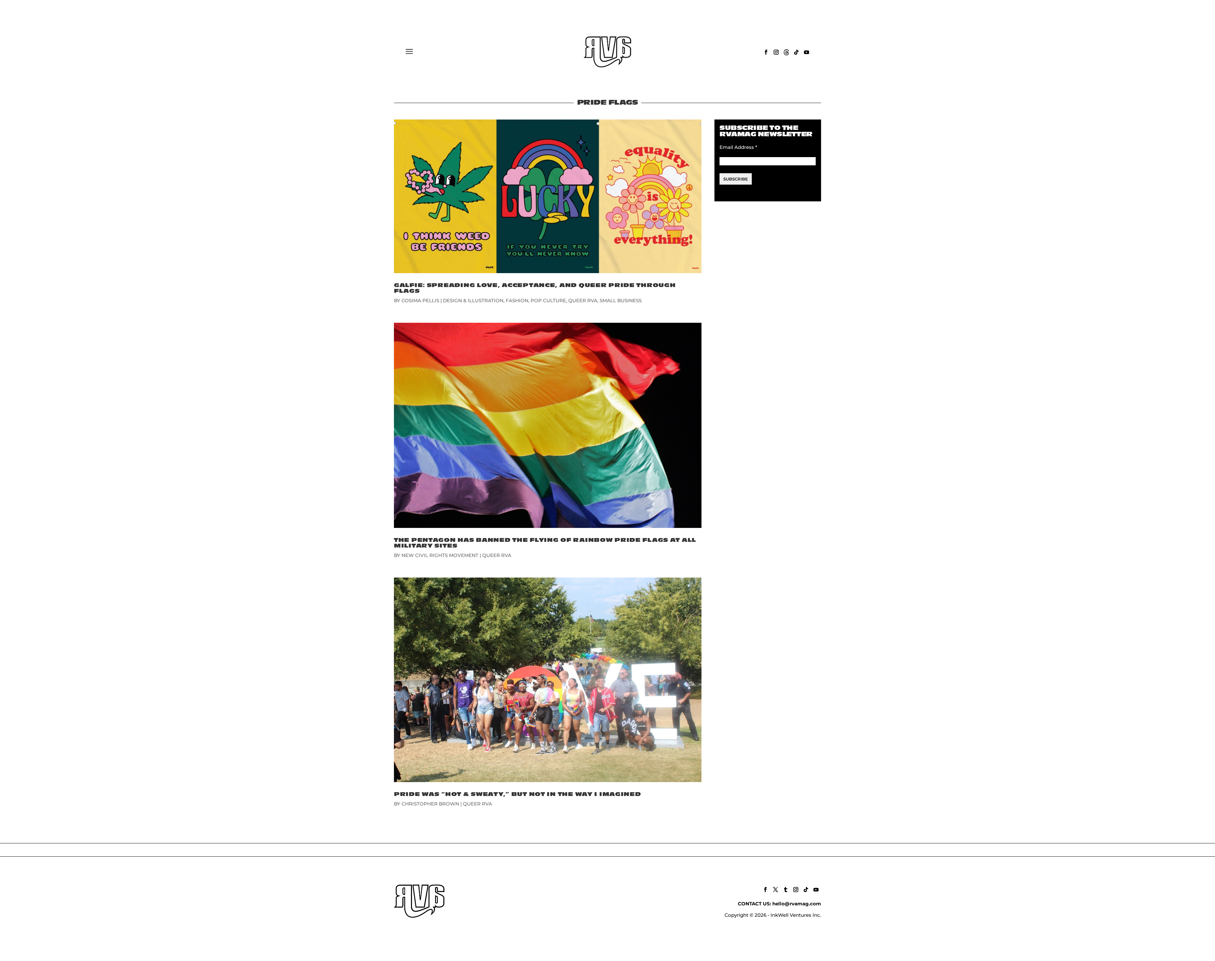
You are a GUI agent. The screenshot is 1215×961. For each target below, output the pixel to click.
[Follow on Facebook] (766, 52)
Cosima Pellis (420, 300)
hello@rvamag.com (796, 904)
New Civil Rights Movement (440, 555)
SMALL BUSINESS (621, 300)
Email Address (738, 147)
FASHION (517, 300)
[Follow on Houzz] (786, 52)
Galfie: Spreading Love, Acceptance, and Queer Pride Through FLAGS (535, 288)
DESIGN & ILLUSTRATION (473, 300)
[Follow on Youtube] (806, 52)
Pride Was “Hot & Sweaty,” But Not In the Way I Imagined (517, 794)
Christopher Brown (430, 804)
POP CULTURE (548, 300)
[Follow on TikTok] (796, 52)
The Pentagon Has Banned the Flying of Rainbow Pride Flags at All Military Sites (545, 543)
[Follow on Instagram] (776, 52)
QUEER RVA (582, 300)
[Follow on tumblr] (786, 889)
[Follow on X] (775, 889)
